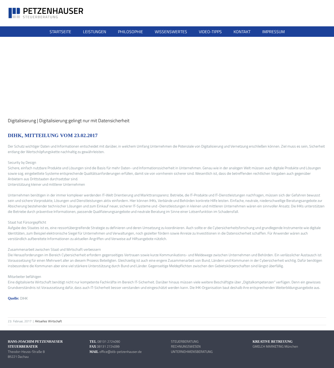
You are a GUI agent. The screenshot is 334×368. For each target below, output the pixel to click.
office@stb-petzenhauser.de (120, 351)
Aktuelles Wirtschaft (48, 321)
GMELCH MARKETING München (275, 346)
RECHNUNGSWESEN (186, 346)
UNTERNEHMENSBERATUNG (192, 351)
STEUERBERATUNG (185, 341)
